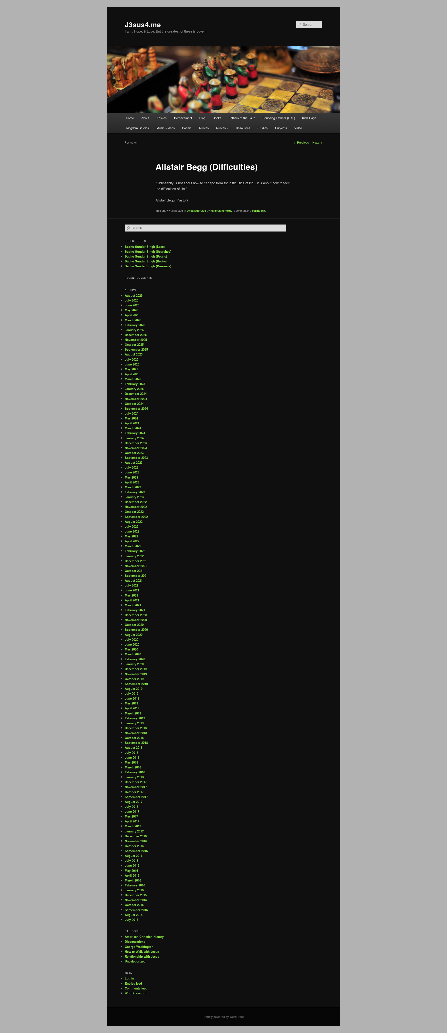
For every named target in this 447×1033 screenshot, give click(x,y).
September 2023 (136, 457)
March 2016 (133, 880)
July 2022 (131, 526)
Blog (202, 118)
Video (298, 128)
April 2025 (132, 374)
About (145, 118)
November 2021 (136, 565)
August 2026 (133, 295)
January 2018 (134, 777)
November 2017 (136, 787)
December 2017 (136, 782)
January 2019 (134, 723)
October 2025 (134, 344)
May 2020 (131, 649)
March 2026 (133, 320)
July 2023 (131, 467)
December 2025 (136, 334)
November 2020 (136, 619)
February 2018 (135, 772)
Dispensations (135, 941)
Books (217, 118)
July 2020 (131, 639)
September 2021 (136, 575)
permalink (258, 210)
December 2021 (136, 561)
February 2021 (135, 610)
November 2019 (136, 674)
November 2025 (136, 339)
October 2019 (134, 679)
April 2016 (132, 875)
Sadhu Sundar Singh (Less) (145, 246)
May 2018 (131, 762)
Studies (262, 128)
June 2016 (132, 865)
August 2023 (133, 462)
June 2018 (132, 757)
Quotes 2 (222, 128)
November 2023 (136, 448)
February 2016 (135, 885)
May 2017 (131, 816)
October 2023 (134, 452)
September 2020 (136, 629)
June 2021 (132, 590)
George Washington (139, 946)
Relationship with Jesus (142, 956)
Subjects (281, 128)
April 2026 (132, 315)
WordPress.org (135, 993)
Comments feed (136, 988)
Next (317, 142)
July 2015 (131, 919)
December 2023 (136, 443)
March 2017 (133, 826)
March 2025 (133, 379)
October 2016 (134, 846)
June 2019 (132, 698)
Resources (243, 128)
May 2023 (131, 477)
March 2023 (133, 487)
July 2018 (131, 752)
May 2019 (131, 703)
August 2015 (133, 914)
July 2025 (131, 359)
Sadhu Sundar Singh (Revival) (146, 261)
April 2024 (132, 423)
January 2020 (134, 664)
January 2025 (134, 388)
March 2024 (133, 428)
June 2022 (132, 531)
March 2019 (133, 713)
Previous (301, 142)
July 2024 (131, 413)
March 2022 (133, 546)
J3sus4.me (143, 24)
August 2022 (133, 521)
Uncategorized (196, 210)
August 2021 (133, 580)
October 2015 (134, 904)
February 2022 (135, 551)
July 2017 (131, 806)
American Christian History (144, 936)
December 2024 (136, 393)
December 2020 (136, 615)
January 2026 (134, 330)
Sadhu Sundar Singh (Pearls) (146, 256)
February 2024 (135, 433)
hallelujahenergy (221, 210)
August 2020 (133, 634)
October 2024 (134, 403)
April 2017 (132, 821)
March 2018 (133, 767)
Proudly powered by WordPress (223, 1017)
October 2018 (134, 737)
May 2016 (131, 870)
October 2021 (134, 570)
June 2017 (132, 811)
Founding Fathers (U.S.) (279, 118)
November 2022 (136, 506)
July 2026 (131, 300)
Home (130, 118)
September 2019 (136, 683)
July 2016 (131, 860)
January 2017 (134, 831)
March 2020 (133, 654)
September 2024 (136, 408)
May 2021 (131, 595)
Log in (129, 978)
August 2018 (133, 747)
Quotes (204, 128)
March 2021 (133, 605)
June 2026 (132, 305)
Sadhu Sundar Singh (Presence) (148, 266)
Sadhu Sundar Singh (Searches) (148, 251)
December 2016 (136, 836)
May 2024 (131, 418)
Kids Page (309, 118)
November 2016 (136, 841)
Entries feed (133, 983)
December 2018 (136, 728)
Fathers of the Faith (242, 118)
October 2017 (134, 792)
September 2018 (136, 742)
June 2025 (132, 364)
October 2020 (134, 624)
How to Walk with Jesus (142, 951)
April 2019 (132, 708)
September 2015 (136, 910)
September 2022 (136, 516)
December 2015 (136, 895)
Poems (187, 128)
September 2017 (136, 797)
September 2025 (136, 349)
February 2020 (135, 659)
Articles (161, 118)
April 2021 (132, 600)
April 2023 (132, 482)
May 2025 (131, 369)
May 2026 (131, 310)
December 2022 (136, 502)
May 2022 (131, 536)
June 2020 (132, 644)
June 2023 (132, 472)
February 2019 (135, 718)
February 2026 (135, 325)
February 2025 (135, 384)
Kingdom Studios (137, 128)
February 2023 (135, 492)
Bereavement (183, 118)
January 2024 (134, 438)
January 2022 (134, 556)
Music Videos (165, 128)
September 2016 (136, 851)
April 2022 (132, 541)
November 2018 (136, 733)
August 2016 (133, 855)
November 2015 (136, 900)
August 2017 (133, 801)
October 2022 (134, 511)
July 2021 (131, 585)
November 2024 (136, 398)
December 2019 (136, 669)
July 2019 (131, 693)
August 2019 (133, 688)
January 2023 (134, 497)
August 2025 (133, 354)
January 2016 (134, 890)
